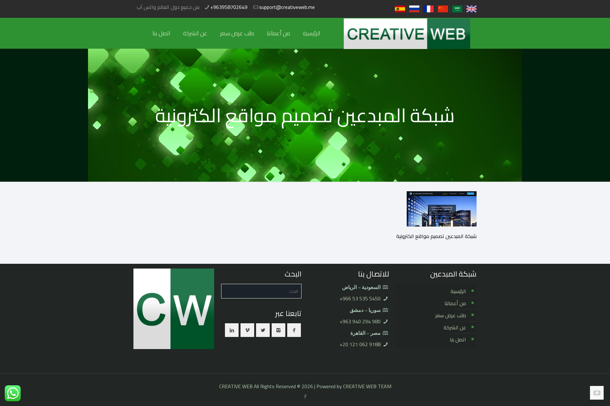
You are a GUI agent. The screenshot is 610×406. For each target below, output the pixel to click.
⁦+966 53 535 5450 (360, 298)
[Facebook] (305, 396)
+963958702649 (228, 7)
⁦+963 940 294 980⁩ (360, 321)
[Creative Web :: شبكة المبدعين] (407, 33)
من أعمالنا (455, 303)
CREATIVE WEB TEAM (367, 386)
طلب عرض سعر (450, 315)
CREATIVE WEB (236, 386)
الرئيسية (458, 291)
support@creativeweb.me (287, 7)
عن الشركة (455, 327)
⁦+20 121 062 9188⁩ (360, 344)
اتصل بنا (458, 339)
